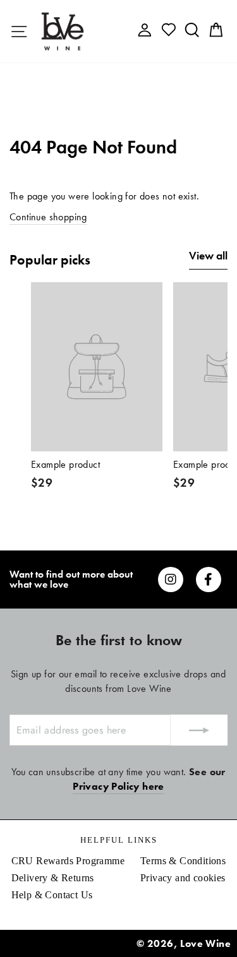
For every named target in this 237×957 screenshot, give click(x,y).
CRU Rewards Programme (68, 860)
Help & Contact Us (52, 894)
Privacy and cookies (183, 877)
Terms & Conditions (183, 860)
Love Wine (205, 943)
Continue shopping (48, 216)
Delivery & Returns (52, 877)
